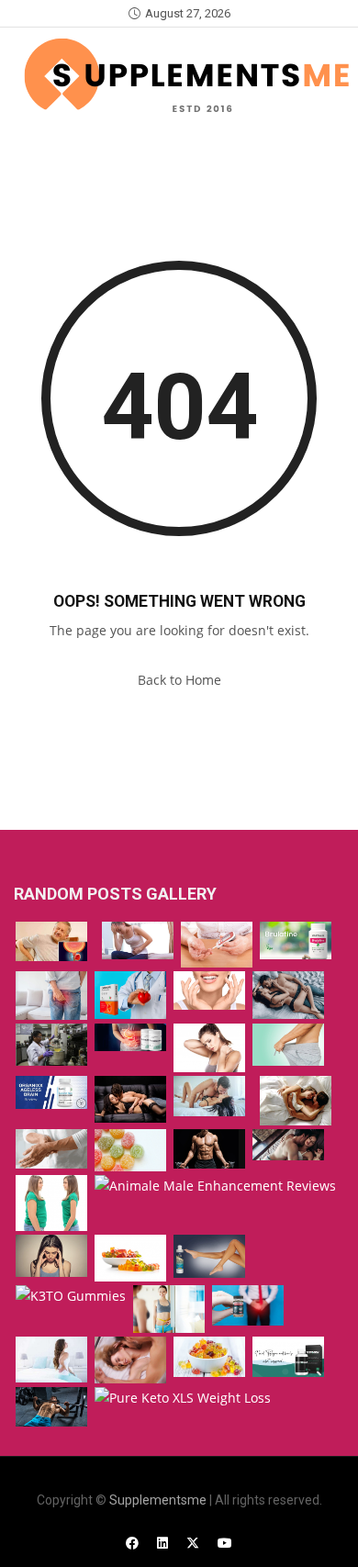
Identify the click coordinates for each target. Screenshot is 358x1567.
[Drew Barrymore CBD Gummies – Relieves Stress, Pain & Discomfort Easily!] (130, 1258)
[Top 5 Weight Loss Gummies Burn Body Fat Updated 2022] (209, 1357)
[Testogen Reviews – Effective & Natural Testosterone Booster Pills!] (288, 1356)
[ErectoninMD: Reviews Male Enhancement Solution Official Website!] (288, 994)
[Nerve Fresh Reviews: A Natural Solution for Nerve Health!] (51, 1149)
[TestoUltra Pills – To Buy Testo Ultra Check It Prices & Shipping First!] (51, 1045)
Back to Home (179, 679)
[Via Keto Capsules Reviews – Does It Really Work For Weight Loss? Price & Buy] (169, 1309)
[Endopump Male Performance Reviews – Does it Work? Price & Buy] (295, 1100)
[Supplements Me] (185, 75)
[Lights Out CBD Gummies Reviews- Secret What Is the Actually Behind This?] (130, 1149)
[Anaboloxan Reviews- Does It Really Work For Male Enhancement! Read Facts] (130, 1099)
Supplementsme (158, 1500)
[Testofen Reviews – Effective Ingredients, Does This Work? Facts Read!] (209, 1149)
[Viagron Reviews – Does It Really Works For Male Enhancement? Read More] (209, 1096)
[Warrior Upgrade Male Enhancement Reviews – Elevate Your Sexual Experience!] (130, 1360)
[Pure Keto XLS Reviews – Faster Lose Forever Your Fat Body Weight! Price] (183, 1398)
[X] (192, 1542)
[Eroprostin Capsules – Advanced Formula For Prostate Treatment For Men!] (248, 1305)
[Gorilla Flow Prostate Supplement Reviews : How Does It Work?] (51, 941)
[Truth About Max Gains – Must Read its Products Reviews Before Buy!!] (51, 1407)
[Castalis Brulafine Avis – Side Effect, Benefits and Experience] (295, 941)
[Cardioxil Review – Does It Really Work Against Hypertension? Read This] (130, 994)
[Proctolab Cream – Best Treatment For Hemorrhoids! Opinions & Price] (51, 995)
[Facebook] (132, 1542)
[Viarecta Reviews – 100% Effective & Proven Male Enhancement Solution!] (288, 1144)
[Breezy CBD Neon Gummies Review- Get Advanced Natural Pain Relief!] (51, 1256)
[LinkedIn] (162, 1542)
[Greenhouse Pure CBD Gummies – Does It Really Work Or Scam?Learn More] (209, 1048)
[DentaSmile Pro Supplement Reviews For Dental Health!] (209, 990)
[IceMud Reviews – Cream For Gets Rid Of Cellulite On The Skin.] (209, 1257)
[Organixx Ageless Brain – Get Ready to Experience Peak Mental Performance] (51, 1092)
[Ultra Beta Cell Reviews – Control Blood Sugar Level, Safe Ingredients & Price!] (216, 945)
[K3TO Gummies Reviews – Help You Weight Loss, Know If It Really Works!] (71, 1296)
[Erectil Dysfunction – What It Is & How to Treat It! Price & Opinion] (288, 1045)
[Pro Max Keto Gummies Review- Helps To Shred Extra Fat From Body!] (51, 1203)
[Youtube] (225, 1542)
